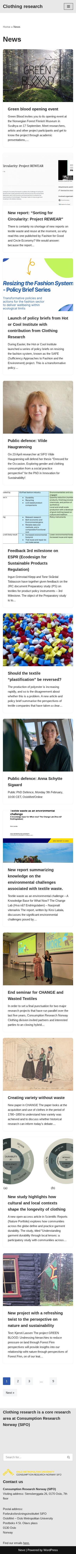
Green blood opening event (33, 109)
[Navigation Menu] (68, 6)
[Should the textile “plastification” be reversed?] (38, 639)
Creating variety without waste (36, 1098)
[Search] (68, 1457)
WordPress (50, 1550)
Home (6, 26)
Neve (21, 1550)
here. (26, 1543)
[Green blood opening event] (38, 75)
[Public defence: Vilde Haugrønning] (38, 407)
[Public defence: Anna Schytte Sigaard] (38, 745)
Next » (10, 1392)
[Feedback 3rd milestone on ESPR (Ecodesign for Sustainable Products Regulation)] (38, 517)
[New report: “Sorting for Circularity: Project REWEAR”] (38, 179)
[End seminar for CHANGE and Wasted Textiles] (38, 959)
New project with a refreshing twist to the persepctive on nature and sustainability (35, 1319)
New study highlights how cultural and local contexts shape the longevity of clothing (36, 1203)
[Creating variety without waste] (38, 1064)
